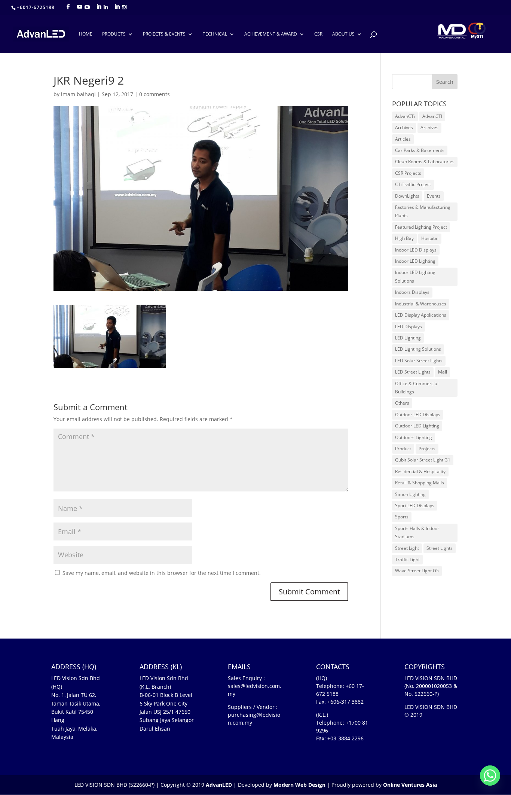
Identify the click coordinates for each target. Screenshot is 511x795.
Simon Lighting (410, 494)
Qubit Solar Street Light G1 (422, 460)
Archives (404, 127)
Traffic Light (407, 559)
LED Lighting (408, 338)
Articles (403, 139)
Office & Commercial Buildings (416, 387)
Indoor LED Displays (416, 250)
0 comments (154, 94)
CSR (318, 34)
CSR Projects (408, 173)
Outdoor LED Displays (417, 414)
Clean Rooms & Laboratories (425, 161)
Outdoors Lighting (413, 437)
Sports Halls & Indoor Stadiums (417, 532)
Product (403, 448)
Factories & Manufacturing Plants (422, 211)
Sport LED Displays (414, 505)
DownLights (407, 196)
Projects (427, 448)
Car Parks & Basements (419, 150)
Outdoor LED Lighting (417, 426)
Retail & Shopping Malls (419, 482)
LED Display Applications (420, 315)
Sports (402, 517)
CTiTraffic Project (413, 184)
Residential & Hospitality (420, 471)
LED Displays (408, 326)
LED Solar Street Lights (419, 360)
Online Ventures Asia (410, 784)
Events (434, 196)
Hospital (429, 238)
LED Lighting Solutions (418, 349)
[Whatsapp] (490, 775)
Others (402, 403)
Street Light (407, 548)
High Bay (404, 238)
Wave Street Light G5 (417, 570)
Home (85, 34)
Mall (442, 372)
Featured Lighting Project (421, 227)
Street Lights (439, 548)
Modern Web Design (299, 784)
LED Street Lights (413, 372)
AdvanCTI (432, 116)
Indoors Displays (412, 292)
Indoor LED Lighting (415, 261)
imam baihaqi (78, 94)
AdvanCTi (405, 116)
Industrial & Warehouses (420, 304)
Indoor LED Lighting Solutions (415, 276)
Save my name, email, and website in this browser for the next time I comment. (161, 572)
